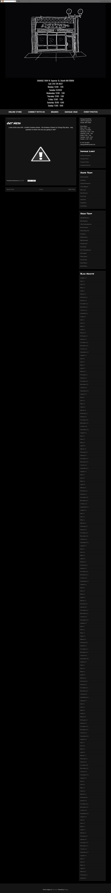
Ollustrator (54, 889)
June (81, 284)
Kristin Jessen (83, 237)
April (81, 291)
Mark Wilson (83, 266)
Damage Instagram (85, 155)
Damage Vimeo (84, 158)
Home (41, 189)
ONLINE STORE (15, 112)
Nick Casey (83, 190)
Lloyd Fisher (83, 206)
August (82, 278)
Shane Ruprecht (84, 230)
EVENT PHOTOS (91, 112)
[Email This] (28, 181)
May (81, 287)
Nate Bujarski (83, 221)
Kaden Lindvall (84, 177)
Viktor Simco (83, 256)
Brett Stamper (84, 227)
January (82, 300)
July (81, 281)
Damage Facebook (85, 165)
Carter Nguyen (84, 186)
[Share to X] (32, 181)
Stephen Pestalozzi (85, 183)
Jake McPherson (84, 218)
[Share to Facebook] (33, 181)
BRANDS (54, 112)
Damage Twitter (84, 162)
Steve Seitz (83, 196)
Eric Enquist (83, 253)
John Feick (83, 199)
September (83, 313)
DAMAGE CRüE (71, 112)
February (82, 297)
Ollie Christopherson (85, 224)
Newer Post (10, 189)
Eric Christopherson (85, 250)
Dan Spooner (83, 243)
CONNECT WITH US (36, 112)
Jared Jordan (83, 259)
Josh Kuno (83, 180)
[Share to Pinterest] (35, 181)
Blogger (66, 889)
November (83, 307)
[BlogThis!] (30, 181)
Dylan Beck (83, 203)
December (83, 303)
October (82, 310)
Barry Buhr (83, 247)
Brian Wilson (83, 263)
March (82, 294)
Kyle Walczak (83, 193)
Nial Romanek (84, 240)
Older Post (71, 189)
